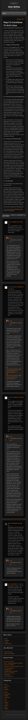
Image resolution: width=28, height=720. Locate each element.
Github (5, 638)
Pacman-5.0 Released (9, 673)
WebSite (6, 708)
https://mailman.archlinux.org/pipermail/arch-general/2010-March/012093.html (14, 377)
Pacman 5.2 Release (9, 664)
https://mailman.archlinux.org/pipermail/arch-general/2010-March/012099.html (14, 370)
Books (5, 687)
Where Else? (7, 674)
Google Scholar (7, 643)
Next (23, 19)
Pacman (6, 704)
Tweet (5, 707)
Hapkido (6, 695)
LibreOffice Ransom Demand (10, 671)
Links (5, 699)
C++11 (5, 691)
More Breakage (7, 669)
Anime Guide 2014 (8, 676)
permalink (12, 210)
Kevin (9, 523)
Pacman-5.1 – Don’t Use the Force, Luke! (13, 666)
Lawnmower (7, 697)
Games (6, 692)
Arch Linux (10, 28)
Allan (21, 209)
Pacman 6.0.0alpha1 (9, 661)
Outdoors (6, 702)
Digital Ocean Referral (9, 653)
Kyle (9, 584)
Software (6, 705)
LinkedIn (6, 642)
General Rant (7, 694)
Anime (5, 684)
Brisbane (6, 689)
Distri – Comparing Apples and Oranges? (13, 663)
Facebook (6, 640)
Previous (18, 19)
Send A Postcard (8, 651)
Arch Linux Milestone (9, 668)
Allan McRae (14, 6)
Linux (5, 700)
